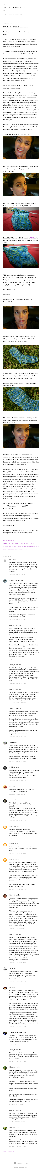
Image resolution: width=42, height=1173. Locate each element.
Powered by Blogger (23, 1163)
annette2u (13, 800)
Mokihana (12, 1067)
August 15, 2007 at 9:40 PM (17, 683)
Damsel (12, 859)
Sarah (11, 968)
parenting (32, 546)
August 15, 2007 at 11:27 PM (17, 780)
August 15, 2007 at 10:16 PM (17, 703)
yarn (27, 549)
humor (32, 543)
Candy (11, 559)
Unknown (12, 826)
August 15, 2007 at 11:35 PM (17, 794)
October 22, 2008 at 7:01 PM (17, 1146)
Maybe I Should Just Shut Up (20, 546)
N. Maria (12, 767)
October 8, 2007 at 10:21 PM (17, 1061)
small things (6, 549)
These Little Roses (16, 1032)
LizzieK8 (12, 895)
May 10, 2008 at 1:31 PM (16, 1104)
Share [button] (5, 540)
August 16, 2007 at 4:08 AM (17, 838)
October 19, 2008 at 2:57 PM (17, 1121)
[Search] (37, 3)
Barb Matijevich (14, 580)
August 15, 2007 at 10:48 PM (17, 736)
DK (10, 987)
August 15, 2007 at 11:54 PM (17, 820)
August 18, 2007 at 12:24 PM (17, 1044)
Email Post (11, 540)
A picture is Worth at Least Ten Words (18, 543)
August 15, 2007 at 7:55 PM (17, 574)
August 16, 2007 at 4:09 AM (17, 853)
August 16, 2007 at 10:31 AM (17, 962)
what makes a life (20, 549)
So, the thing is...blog (13, 7)
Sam (37, 546)
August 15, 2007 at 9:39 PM (17, 659)
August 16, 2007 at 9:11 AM (17, 928)
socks (12, 549)
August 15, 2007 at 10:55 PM (17, 761)
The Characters (10, 14)
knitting (5, 546)
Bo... (10, 786)
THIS (32, 238)
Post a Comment (9, 1151)
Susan (11, 742)
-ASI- (26, 1167)
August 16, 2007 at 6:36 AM (17, 889)
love (10, 546)
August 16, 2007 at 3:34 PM (17, 1026)
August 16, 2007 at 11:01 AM (17, 981)
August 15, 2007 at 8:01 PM (17, 619)
